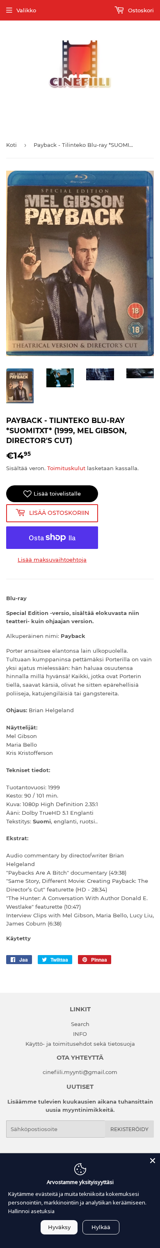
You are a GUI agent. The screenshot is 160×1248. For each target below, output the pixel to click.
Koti (11, 145)
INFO (80, 1034)
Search (80, 1024)
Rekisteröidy (129, 1129)
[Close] (153, 1161)
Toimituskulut (66, 468)
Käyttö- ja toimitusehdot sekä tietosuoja (80, 1043)
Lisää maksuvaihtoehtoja (52, 559)
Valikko (26, 10)
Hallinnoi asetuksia (31, 1211)
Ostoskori (140, 10)
